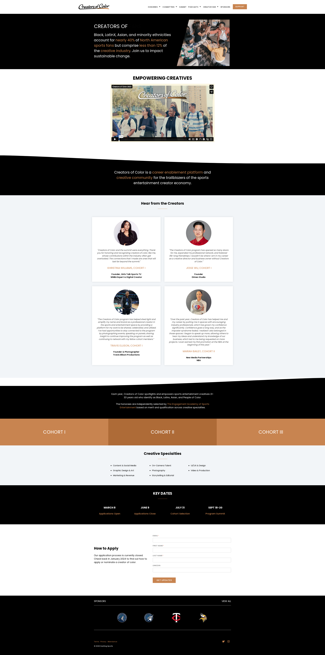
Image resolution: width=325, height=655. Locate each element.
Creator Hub (209, 7)
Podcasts (193, 7)
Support (239, 6)
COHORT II (162, 432)
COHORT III (270, 432)
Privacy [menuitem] (103, 642)
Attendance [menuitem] (112, 642)
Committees (168, 7)
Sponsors (225, 7)
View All (226, 601)
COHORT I (54, 432)
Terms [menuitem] (96, 642)
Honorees (153, 7)
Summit (182, 7)
